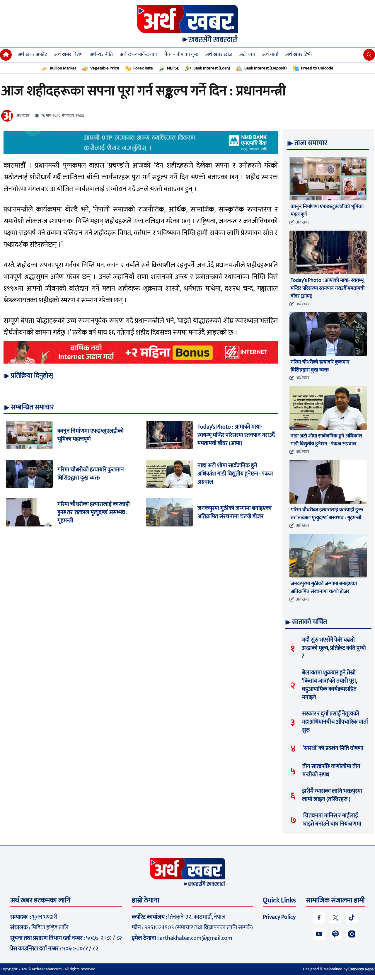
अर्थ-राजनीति (101, 54)
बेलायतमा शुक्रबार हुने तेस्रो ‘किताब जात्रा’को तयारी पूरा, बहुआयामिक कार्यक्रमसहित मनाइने (329, 685)
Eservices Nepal (361, 969)
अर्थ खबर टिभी (298, 54)
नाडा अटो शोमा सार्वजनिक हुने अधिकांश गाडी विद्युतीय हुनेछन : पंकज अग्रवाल (235, 474)
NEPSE (173, 68)
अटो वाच (247, 54)
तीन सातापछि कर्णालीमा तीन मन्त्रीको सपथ (331, 770)
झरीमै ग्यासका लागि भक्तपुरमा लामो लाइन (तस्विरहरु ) (332, 795)
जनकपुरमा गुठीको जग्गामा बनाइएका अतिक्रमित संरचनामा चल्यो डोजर (234, 512)
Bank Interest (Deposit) (265, 68)
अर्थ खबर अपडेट (32, 54)
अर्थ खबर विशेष (68, 54)
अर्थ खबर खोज (218, 54)
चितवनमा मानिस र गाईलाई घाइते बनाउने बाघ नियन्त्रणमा (332, 820)
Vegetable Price (104, 68)
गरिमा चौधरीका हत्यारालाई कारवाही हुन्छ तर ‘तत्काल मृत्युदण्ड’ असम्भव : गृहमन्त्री (93, 512)
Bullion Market (63, 68)
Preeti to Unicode (317, 68)
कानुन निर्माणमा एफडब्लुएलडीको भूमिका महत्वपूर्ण (90, 435)
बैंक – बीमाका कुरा (181, 54)
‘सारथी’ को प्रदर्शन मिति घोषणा (333, 748)
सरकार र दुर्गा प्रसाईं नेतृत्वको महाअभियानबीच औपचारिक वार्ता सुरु (335, 722)
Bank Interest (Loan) (211, 68)
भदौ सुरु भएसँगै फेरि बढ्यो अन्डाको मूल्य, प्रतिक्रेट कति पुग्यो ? (334, 648)
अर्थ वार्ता (270, 54)
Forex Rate (143, 68)
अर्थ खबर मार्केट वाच (138, 54)
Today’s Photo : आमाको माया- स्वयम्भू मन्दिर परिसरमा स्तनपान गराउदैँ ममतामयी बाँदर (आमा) (236, 435)
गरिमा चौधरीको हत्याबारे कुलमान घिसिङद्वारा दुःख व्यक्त (90, 474)
